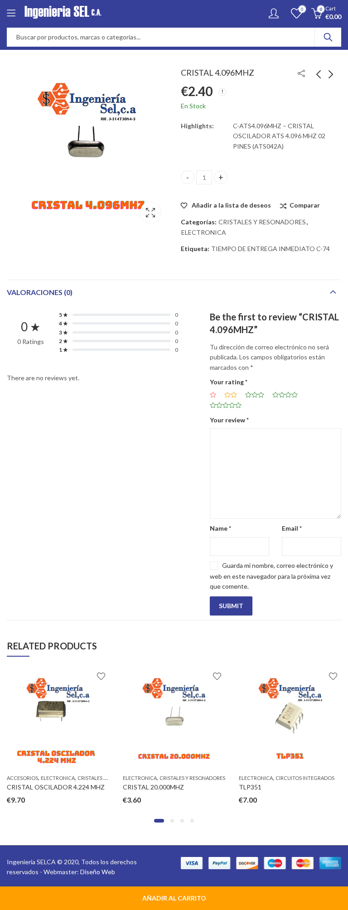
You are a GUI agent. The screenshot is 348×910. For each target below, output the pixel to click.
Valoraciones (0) (39, 292)
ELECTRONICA (203, 232)
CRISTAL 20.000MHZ (64, 787)
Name (220, 528)
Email (292, 528)
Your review (229, 420)
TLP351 (161, 787)
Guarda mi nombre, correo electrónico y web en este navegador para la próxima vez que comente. (271, 575)
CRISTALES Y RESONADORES (262, 222)
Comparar (305, 205)
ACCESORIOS (281, 778)
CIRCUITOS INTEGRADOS (216, 778)
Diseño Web (97, 872)
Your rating (228, 382)
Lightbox (150, 212)
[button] (156, 821)
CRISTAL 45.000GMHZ (299, 787)
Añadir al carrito (174, 898)
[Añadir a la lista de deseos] (12, 676)
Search (328, 37)
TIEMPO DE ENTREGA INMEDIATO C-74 (270, 248)
